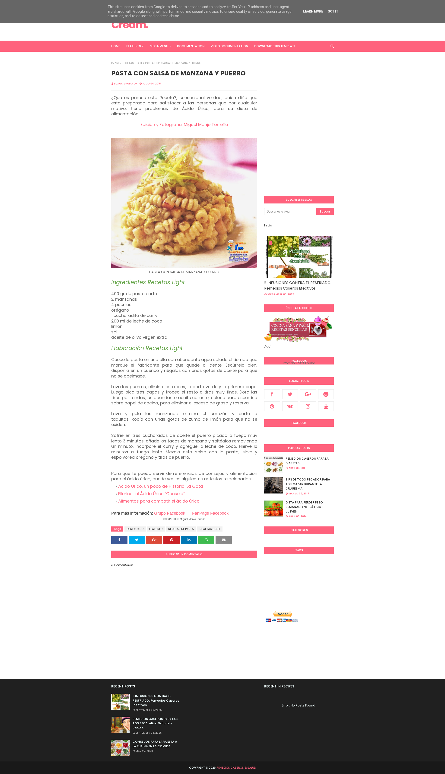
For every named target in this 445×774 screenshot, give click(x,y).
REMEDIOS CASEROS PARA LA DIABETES (307, 460)
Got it (333, 11)
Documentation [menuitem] (191, 46)
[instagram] (308, 406)
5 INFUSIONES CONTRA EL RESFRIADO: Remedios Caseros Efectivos (297, 285)
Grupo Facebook (169, 513)
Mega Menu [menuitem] (159, 46)
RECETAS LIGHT (132, 63)
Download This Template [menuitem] (275, 46)
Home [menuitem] (115, 46)
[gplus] (308, 394)
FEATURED (155, 529)
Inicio (115, 63)
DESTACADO (135, 529)
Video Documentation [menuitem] (229, 46)
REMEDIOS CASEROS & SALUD (236, 768)
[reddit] (326, 394)
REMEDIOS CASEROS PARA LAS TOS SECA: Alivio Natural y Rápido (155, 723)
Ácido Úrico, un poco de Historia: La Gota (160, 486)
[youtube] (326, 406)
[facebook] (272, 394)
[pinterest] (272, 406)
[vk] (290, 406)
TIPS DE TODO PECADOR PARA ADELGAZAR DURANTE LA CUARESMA (308, 484)
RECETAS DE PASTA (181, 529)
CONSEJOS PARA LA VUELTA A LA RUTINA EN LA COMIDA (155, 743)
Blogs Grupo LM (125, 83)
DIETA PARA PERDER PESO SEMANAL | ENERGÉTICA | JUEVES (304, 507)
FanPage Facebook (210, 513)
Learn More (313, 11)
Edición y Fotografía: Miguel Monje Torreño (184, 124)
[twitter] (290, 394)
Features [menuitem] (133, 46)
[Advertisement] (249, 24)
